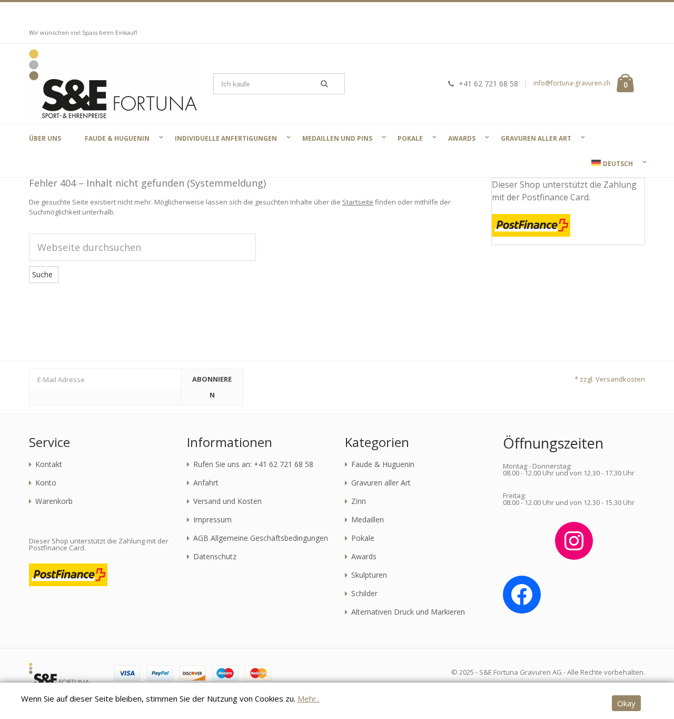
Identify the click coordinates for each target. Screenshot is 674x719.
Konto (45, 483)
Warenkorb (54, 501)
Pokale (362, 538)
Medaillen (367, 519)
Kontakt (48, 464)
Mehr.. (309, 698)
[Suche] (324, 84)
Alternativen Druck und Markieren (408, 612)
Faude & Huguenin (382, 464)
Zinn (358, 501)
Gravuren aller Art (381, 483)
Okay (626, 703)
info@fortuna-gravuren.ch (571, 83)
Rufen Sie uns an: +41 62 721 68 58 (253, 464)
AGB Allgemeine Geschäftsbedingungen (260, 538)
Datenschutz (214, 556)
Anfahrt (206, 483)
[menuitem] (610, 163)
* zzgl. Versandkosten (609, 379)
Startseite (357, 202)
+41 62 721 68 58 (488, 84)
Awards (363, 556)
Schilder (364, 593)
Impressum (212, 519)
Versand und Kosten (227, 501)
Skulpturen (369, 575)
